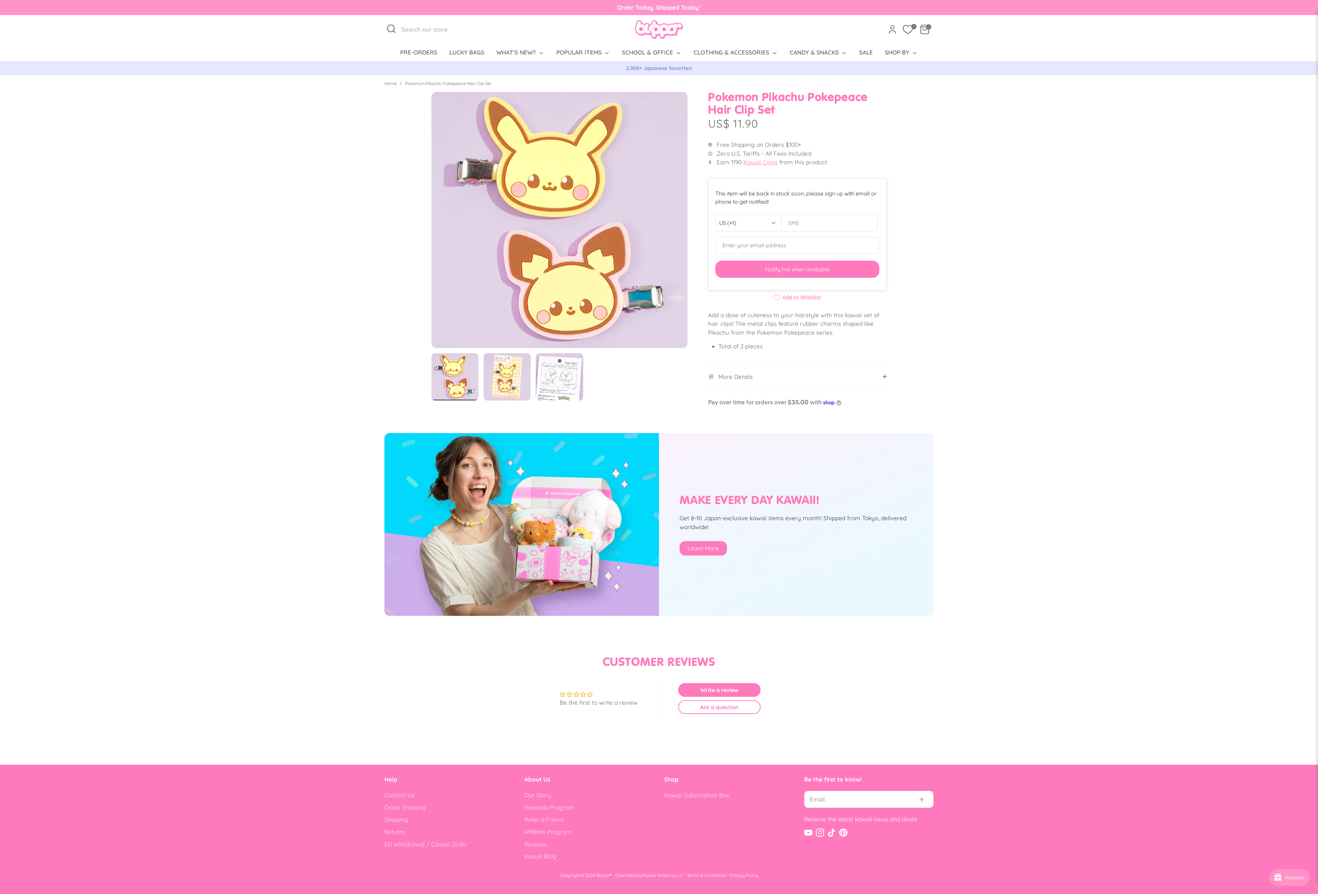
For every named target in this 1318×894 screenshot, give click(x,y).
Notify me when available (797, 269)
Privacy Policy (743, 875)
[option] (659, 68)
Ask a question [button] (719, 707)
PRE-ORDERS (418, 52)
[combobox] (428, 29)
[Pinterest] (843, 833)
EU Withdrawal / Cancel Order (425, 844)
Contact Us (399, 795)
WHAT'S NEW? (516, 52)
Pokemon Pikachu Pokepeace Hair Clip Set (448, 83)
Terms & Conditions (706, 875)
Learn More (703, 548)
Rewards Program (549, 807)
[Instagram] (820, 833)
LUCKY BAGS (466, 52)
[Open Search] (391, 29)
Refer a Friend (544, 819)
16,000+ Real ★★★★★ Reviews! (659, 68)
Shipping (396, 819)
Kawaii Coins (760, 162)
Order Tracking (405, 807)
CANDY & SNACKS (815, 52)
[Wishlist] (908, 29)
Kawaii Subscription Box (696, 795)
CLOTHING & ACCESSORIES (732, 52)
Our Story (537, 795)
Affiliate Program (547, 831)
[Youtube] (808, 833)
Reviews (535, 844)
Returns (395, 831)
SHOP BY (898, 52)
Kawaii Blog (540, 856)
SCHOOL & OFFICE (648, 52)
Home (390, 83)
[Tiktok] (832, 833)
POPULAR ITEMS (579, 52)
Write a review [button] (719, 690)
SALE (866, 52)
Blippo (602, 875)
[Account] (892, 29)
